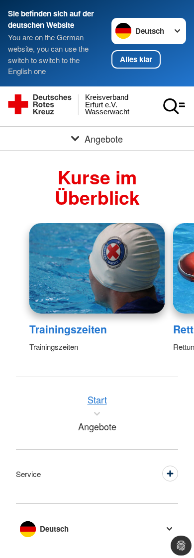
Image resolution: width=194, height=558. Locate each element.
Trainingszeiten (68, 328)
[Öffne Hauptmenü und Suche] (174, 106)
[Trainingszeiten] (97, 268)
